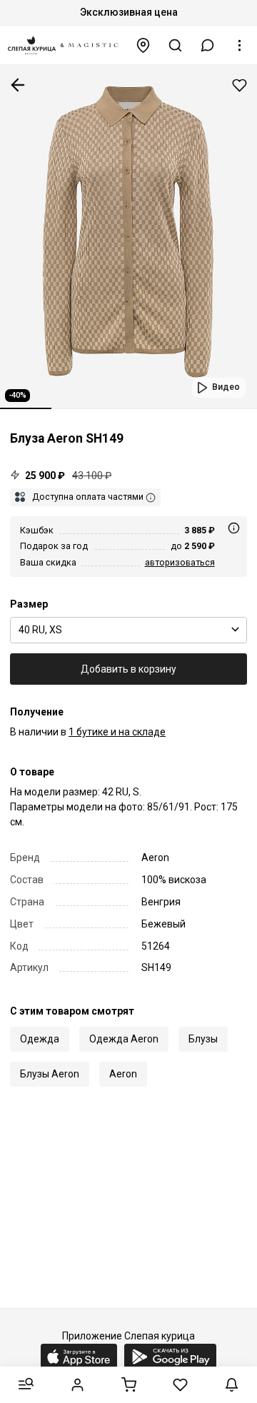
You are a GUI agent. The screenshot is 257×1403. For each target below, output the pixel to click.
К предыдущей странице (18, 85)
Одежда (39, 1039)
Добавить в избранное (239, 85)
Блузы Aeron (49, 1074)
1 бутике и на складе (117, 732)
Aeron (123, 1074)
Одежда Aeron (123, 1039)
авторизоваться (180, 562)
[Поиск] (176, 45)
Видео (226, 387)
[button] (208, 45)
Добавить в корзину (128, 669)
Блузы (203, 1039)
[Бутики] (143, 45)
